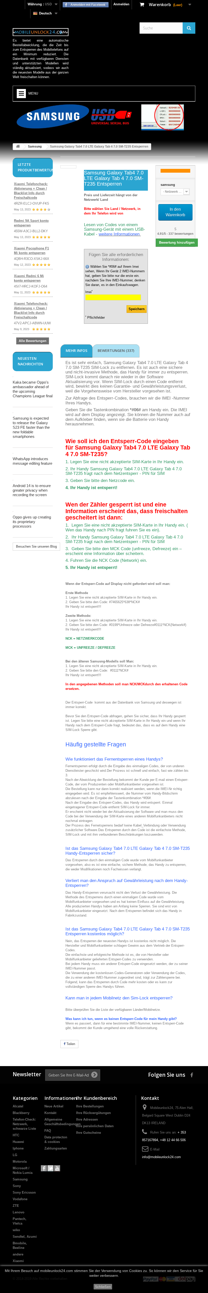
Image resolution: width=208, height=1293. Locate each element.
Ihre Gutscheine (88, 1133)
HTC (16, 1135)
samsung (168, 185)
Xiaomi (18, 1261)
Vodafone (20, 1199)
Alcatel (18, 1106)
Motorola (20, 1161)
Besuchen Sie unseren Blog (36, 546)
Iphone (18, 1148)
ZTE (16, 1206)
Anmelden (121, 4)
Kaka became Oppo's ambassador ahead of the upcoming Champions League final (33, 389)
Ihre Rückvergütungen (93, 1113)
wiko (16, 1230)
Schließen (103, 1287)
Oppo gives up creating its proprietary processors (32, 521)
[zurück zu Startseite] (18, 146)
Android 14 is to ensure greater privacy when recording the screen (32, 490)
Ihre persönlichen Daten (95, 1126)
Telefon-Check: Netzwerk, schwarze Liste (24, 1124)
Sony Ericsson (24, 1192)
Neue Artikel (53, 1106)
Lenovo (18, 1212)
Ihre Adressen (87, 1119)
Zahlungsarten (55, 1148)
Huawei (18, 1142)
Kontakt (50, 1113)
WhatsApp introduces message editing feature (32, 461)
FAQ (47, 1131)
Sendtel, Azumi (25, 1236)
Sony (17, 1186)
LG (15, 1155)
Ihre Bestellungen (90, 1106)
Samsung (35, 146)
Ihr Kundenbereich (96, 1098)
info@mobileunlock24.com (161, 1157)
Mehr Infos (76, 350)
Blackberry (21, 1113)
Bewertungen (116, 350)
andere (18, 1254)
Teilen (70, 1044)
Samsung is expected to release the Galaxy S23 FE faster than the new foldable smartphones (31, 427)
